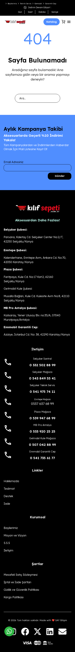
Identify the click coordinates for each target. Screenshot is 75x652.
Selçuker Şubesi (15, 229)
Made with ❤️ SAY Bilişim (53, 620)
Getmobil (38, 3)
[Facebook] (25, 631)
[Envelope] (62, 631)
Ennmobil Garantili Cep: (21, 327)
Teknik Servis (25, 3)
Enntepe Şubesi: (15, 250)
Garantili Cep (50, 3)
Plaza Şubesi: (13, 269)
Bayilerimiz (12, 3)
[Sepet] (63, 22)
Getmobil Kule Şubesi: (18, 288)
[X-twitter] (37, 631)
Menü (68, 21)
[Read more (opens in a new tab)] (37, 360)
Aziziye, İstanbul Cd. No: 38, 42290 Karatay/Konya (37, 334)
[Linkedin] (49, 631)
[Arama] (56, 98)
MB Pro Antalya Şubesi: (20, 308)
